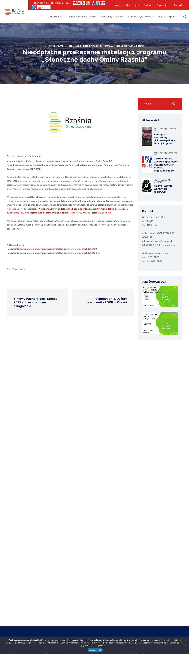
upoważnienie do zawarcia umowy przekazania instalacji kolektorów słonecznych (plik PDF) (52, 248)
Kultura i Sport (167, 16)
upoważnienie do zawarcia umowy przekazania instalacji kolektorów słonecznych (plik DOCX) (53, 252)
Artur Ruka (37, 156)
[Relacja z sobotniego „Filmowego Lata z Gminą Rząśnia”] (147, 136)
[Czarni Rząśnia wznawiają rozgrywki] (147, 186)
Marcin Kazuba (161, 180)
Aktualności (54, 16)
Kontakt (178, 5)
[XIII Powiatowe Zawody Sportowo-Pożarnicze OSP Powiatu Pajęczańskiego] (147, 162)
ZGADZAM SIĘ (95, 650)
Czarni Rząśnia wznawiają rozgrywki (163, 188)
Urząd (117, 5)
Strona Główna (55, 45)
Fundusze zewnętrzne (81, 16)
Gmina (147, 5)
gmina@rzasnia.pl (62, 3)
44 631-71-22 (43, 3)
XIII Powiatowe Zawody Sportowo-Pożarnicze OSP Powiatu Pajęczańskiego (166, 164)
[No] (185, 645)
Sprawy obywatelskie (140, 16)
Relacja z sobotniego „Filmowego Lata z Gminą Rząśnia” (165, 139)
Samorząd (131, 5)
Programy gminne (111, 16)
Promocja (162, 5)
